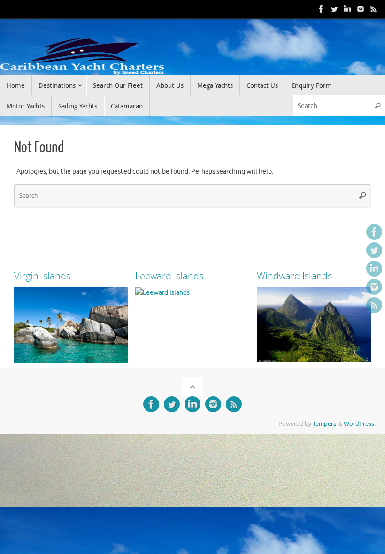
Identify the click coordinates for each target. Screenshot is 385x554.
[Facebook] (321, 8)
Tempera (325, 424)
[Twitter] (334, 8)
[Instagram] (360, 8)
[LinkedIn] (347, 8)
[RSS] (373, 8)
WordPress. (360, 424)
